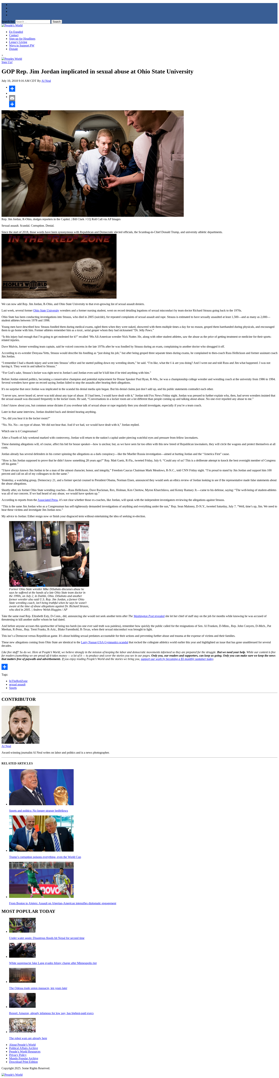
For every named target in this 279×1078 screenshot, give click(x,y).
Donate (13, 48)
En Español (16, 31)
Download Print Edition (23, 1061)
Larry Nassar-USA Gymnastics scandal (104, 642)
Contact (13, 35)
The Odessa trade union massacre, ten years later (38, 988)
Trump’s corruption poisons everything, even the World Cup (45, 857)
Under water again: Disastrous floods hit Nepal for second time (46, 938)
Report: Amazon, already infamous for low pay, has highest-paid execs (51, 1013)
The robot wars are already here (28, 1038)
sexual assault (17, 684)
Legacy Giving (18, 42)
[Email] (143, 98)
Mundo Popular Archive (23, 1058)
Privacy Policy (18, 1055)
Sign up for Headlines (22, 38)
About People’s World (22, 1044)
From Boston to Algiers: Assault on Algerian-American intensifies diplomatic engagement (62, 903)
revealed (149, 616)
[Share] (143, 89)
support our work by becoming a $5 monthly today (177, 659)
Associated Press (48, 500)
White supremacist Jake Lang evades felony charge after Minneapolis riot (53, 963)
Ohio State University (46, 310)
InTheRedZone (18, 681)
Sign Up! (7, 62)
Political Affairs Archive (23, 1048)
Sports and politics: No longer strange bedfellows (38, 810)
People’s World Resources (24, 1051)
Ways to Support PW (21, 45)
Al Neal (46, 80)
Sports (13, 687)
